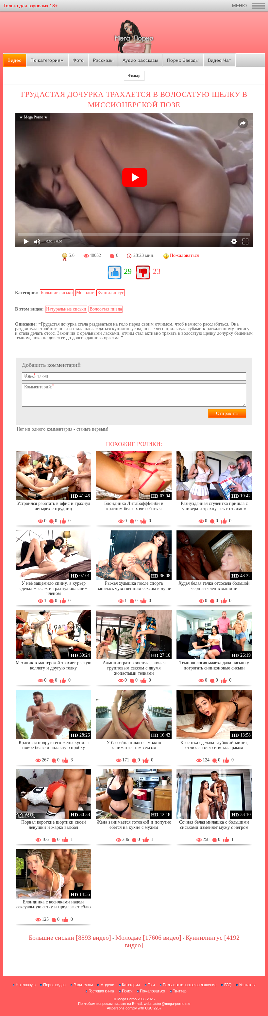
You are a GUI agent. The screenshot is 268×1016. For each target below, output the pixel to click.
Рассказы (103, 60)
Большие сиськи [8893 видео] (70, 937)
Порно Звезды (183, 60)
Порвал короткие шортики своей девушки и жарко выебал (53, 825)
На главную (25, 985)
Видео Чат (219, 60)
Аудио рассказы (141, 60)
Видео (15, 60)
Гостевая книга (101, 991)
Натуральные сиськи (66, 309)
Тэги (151, 985)
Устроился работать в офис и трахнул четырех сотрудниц (53, 506)
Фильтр (134, 75)
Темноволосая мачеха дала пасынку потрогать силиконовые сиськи (214, 665)
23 (156, 271)
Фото (78, 60)
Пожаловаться (152, 991)
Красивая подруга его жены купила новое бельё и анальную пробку (54, 745)
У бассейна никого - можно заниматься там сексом (134, 745)
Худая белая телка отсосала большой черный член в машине (214, 586)
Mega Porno (127, 999)
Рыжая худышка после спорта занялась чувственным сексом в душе (134, 586)
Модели (107, 985)
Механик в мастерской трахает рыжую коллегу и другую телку (53, 665)
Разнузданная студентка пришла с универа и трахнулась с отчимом (214, 506)
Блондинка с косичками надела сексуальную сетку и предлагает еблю (53, 905)
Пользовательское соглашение (190, 985)
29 (128, 271)
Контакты (247, 985)
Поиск (127, 991)
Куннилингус (110, 292)
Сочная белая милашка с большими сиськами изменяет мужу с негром (214, 825)
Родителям (83, 985)
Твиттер (180, 991)
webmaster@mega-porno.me (167, 1004)
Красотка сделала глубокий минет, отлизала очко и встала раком (214, 745)
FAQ (227, 985)
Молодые (85, 292)
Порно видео (54, 985)
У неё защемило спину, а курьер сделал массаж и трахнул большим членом (54, 588)
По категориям (47, 60)
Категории (131, 985)
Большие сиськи (57, 292)
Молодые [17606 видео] (148, 937)
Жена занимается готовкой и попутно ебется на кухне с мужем (134, 825)
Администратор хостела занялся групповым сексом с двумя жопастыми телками (134, 668)
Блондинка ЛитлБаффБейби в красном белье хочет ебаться (133, 506)
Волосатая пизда (106, 309)
